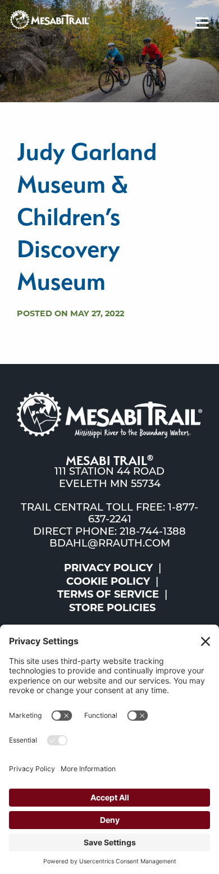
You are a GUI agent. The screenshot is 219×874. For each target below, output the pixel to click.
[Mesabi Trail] (50, 19)
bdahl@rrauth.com (109, 544)
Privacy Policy (108, 568)
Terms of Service (108, 594)
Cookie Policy (108, 581)
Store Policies (112, 608)
